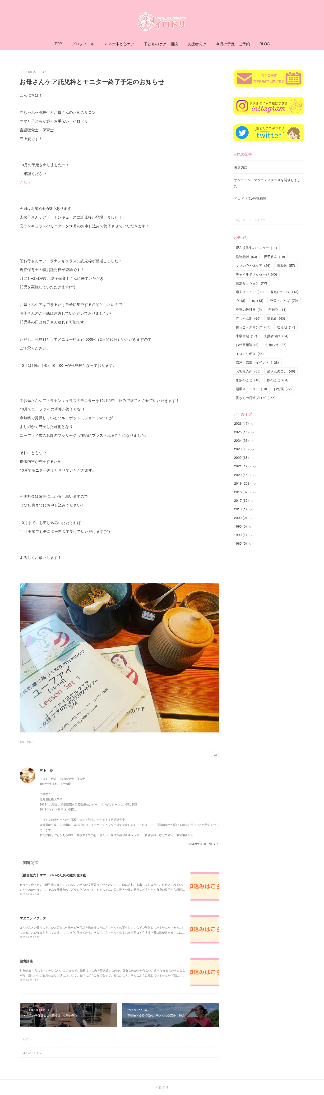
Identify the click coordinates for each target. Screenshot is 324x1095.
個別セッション (251, 283)
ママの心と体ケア (253, 265)
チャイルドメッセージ (256, 274)
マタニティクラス (33, 918)
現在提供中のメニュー (256, 247)
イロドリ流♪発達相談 (250, 198)
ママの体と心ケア (119, 43)
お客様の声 (248, 371)
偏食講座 (26, 960)
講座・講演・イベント (257, 362)
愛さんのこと (281, 371)
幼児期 (286, 327)
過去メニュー (250, 291)
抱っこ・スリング (253, 327)
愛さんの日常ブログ (256, 397)
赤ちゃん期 (248, 318)
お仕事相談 (247, 344)
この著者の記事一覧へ (200, 844)
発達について (284, 291)
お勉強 (283, 388)
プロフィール (83, 43)
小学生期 (246, 335)
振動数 (286, 265)
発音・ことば (284, 300)
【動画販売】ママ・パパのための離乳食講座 (53, 875)
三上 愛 (46, 770)
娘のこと (277, 379)
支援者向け (196, 43)
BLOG (264, 43)
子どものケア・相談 (161, 43)
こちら (25, 182)
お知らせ (276, 344)
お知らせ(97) (26, 741)
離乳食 (276, 318)
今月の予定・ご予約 (233, 43)
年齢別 (277, 309)
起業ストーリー (251, 388)
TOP (58, 43)
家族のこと (248, 379)
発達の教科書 (249, 309)
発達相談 (246, 256)
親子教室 (274, 256)
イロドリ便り (250, 353)
